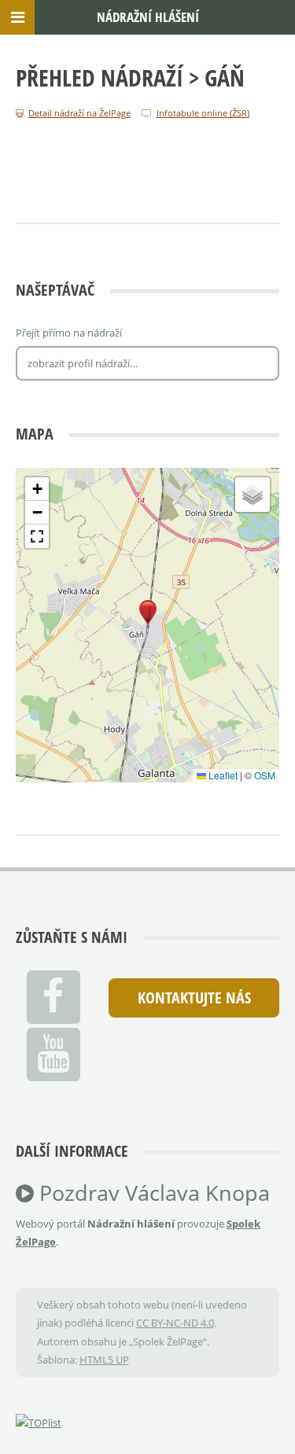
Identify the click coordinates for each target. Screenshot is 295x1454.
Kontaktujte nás (194, 997)
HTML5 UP (104, 1360)
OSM (264, 775)
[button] (147, 612)
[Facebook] (53, 997)
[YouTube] (53, 1054)
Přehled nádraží (99, 77)
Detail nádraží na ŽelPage (79, 113)
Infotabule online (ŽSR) (203, 113)
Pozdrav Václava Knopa (152, 1193)
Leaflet (222, 775)
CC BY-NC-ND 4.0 (175, 1323)
